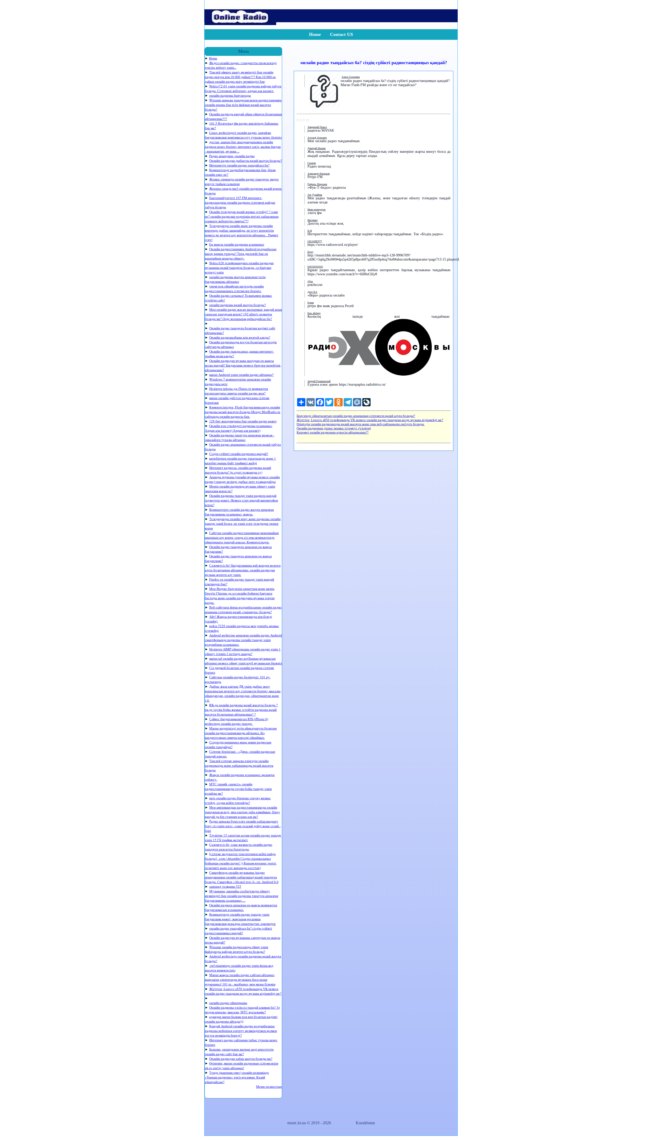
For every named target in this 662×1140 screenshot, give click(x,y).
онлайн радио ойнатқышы (228, 1002)
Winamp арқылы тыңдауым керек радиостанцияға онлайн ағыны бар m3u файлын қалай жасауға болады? (243, 105)
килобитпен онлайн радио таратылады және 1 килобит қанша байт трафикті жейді (240, 460)
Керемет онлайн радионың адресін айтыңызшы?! (332, 432)
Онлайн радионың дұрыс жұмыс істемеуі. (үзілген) (334, 428)
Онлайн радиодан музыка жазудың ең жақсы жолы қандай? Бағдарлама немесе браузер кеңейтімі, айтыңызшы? (243, 365)
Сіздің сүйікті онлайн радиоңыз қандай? (238, 453)
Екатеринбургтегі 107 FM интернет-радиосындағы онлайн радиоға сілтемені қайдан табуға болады (240, 202)
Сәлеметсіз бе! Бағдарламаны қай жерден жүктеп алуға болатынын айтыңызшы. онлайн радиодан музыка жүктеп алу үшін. (243, 570)
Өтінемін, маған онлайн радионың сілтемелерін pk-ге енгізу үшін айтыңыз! (241, 1065)
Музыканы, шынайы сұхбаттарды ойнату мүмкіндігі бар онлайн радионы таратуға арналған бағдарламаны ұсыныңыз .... (241, 896)
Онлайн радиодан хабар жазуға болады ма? (240, 1058)
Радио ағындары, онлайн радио (232, 156)
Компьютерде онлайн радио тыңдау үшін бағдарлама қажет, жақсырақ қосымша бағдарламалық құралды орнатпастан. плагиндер (240, 919)
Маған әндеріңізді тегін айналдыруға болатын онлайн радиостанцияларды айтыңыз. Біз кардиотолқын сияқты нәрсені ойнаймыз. (241, 733)
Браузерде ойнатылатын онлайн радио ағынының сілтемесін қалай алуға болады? (356, 416)
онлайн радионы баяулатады (230, 95)
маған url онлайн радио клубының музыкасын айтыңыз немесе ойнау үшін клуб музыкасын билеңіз (243, 660)
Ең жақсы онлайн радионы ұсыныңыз (236, 244)
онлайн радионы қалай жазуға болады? (237, 304)
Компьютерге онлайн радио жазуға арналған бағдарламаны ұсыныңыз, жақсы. (239, 511)
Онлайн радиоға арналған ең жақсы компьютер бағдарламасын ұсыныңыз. (241, 907)
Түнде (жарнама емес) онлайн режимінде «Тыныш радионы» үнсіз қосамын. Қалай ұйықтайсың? (237, 1077)
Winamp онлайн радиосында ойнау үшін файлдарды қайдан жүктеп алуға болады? (236, 949)
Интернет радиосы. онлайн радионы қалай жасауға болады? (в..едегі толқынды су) (238, 470)
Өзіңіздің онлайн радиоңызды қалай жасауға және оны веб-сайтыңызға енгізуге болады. (361, 424)
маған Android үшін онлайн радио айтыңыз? (241, 374)
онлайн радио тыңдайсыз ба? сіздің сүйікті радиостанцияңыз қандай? (238, 930)
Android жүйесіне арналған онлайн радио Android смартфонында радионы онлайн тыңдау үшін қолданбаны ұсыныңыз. (243, 640)
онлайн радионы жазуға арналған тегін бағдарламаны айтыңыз (235, 279)
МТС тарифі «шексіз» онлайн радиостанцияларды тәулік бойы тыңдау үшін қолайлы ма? (238, 789)
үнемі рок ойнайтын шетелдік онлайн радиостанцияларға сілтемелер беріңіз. (234, 288)
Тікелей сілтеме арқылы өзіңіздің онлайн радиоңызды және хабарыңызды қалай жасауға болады (239, 765)
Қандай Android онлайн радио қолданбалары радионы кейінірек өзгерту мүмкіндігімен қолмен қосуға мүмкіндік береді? (241, 1031)
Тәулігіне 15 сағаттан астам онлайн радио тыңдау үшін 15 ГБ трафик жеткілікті (243, 837)
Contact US (341, 34)
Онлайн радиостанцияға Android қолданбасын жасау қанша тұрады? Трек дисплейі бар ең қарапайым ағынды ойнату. (240, 254)
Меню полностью (269, 1086)
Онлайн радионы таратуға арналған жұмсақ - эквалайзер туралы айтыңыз (239, 437)
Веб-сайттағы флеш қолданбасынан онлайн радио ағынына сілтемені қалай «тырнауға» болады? (243, 609)
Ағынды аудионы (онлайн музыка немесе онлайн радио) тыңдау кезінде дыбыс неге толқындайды (242, 479)
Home (315, 34)
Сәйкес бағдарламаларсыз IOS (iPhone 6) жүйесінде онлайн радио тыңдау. (236, 721)
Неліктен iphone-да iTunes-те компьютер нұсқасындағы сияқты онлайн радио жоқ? (236, 391)
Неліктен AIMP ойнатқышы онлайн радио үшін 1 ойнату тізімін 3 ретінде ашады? (243, 651)
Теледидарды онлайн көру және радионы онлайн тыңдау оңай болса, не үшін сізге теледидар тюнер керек (243, 523)
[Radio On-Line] (240, 23)
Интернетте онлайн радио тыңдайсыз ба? (239, 165)
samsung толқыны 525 (225, 886)
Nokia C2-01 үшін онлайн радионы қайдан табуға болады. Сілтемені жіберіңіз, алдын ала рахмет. (243, 88)
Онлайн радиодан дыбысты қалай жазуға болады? (245, 160)
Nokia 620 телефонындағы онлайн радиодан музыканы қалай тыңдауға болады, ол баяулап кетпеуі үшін (239, 268)
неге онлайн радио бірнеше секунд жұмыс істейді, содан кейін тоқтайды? (238, 800)
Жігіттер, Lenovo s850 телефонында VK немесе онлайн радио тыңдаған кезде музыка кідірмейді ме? (243, 991)
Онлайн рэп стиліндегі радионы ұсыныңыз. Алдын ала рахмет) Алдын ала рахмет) (238, 428)
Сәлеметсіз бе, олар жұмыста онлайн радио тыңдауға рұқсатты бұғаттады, (238, 847)
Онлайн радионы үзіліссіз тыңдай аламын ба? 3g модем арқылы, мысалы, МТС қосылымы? (242, 1009)
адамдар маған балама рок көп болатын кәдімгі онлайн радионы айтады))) (241, 1019)
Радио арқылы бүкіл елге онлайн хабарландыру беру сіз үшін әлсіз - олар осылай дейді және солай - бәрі (243, 826)
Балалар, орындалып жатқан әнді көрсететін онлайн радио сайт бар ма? (239, 1051)
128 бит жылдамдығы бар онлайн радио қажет (243, 421)
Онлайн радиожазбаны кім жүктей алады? (239, 337)
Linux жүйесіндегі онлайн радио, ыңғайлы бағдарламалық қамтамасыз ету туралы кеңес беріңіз (243, 135)
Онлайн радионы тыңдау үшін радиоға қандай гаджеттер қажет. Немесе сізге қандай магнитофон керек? (241, 500)
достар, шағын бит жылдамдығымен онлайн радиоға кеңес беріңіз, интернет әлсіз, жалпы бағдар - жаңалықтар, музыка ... (243, 147)
